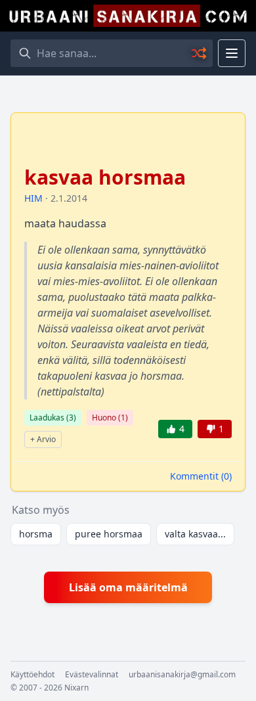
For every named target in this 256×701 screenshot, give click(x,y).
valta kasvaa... (195, 534)
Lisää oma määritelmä (128, 587)
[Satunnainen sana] (199, 53)
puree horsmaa (108, 534)
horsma (36, 534)
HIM (33, 198)
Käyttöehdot (32, 674)
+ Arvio (43, 439)
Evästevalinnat (91, 674)
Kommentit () (201, 476)
